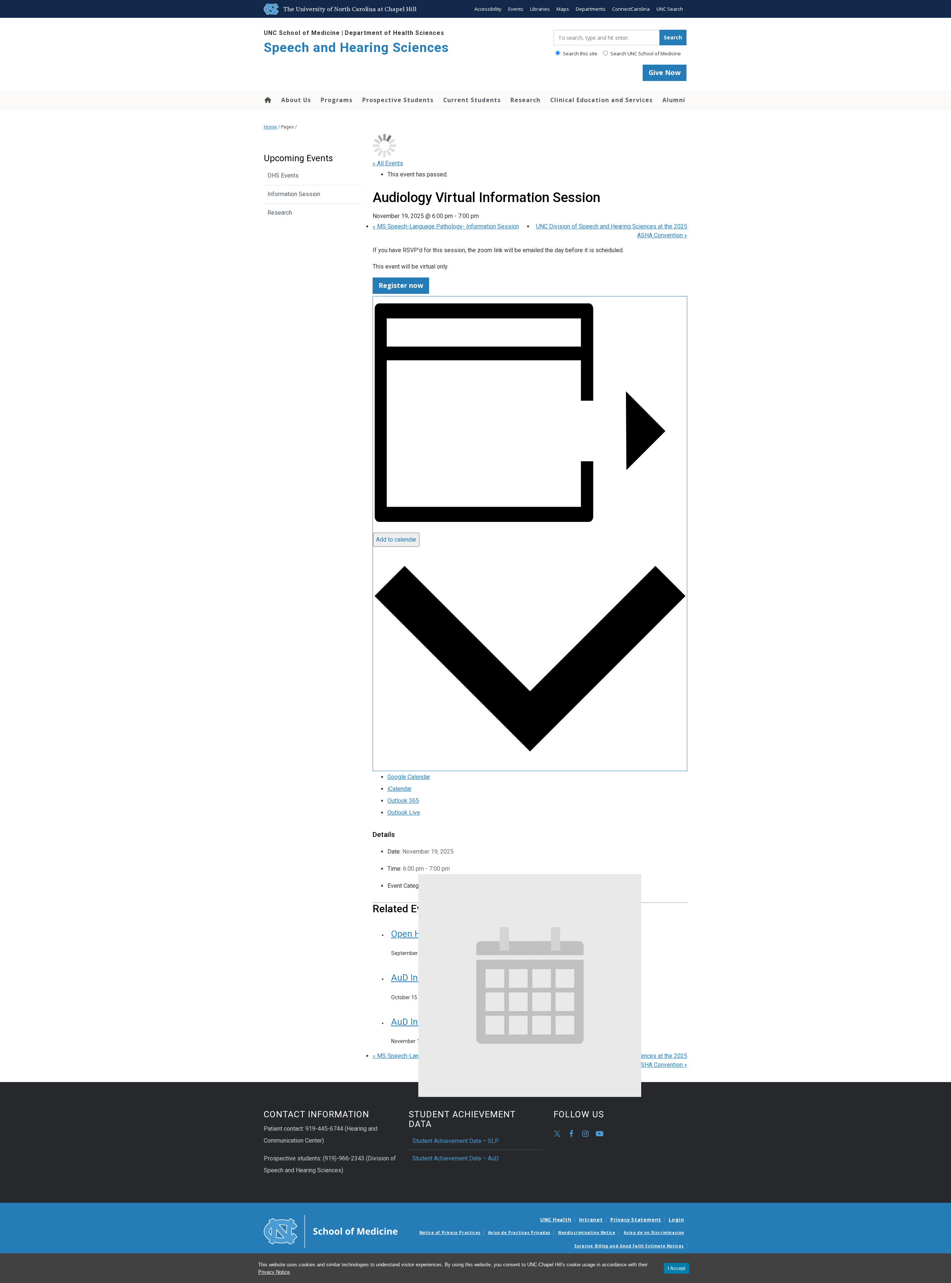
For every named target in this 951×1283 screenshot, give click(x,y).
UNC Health (556, 1219)
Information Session (293, 194)
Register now (401, 285)
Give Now (665, 72)
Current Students (472, 100)
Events (515, 9)
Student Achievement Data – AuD (455, 1158)
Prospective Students (398, 100)
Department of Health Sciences (394, 32)
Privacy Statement (635, 1219)
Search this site (579, 53)
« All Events (388, 163)
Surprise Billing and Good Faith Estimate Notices (629, 1245)
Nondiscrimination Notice (586, 1232)
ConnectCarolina (631, 9)
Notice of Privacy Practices (450, 1232)
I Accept (676, 1268)
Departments (591, 9)
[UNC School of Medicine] (330, 1230)
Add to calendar (396, 539)
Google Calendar (408, 776)
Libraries (540, 9)
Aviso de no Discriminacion (654, 1232)
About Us (296, 100)
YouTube (599, 1133)
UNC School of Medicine (302, 32)
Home (267, 100)
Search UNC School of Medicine (645, 53)
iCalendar (399, 788)
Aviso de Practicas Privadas (519, 1232)
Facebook (571, 1133)
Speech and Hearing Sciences (356, 47)
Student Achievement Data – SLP (455, 1140)
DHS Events (283, 175)
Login (676, 1219)
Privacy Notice (274, 1272)
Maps (562, 9)
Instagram (585, 1133)
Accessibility (488, 9)
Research (525, 100)
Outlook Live (403, 812)
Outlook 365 (403, 800)
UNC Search (669, 9)
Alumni (673, 100)
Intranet (591, 1219)
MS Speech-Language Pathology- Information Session (446, 226)
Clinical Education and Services (601, 100)
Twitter (557, 1133)
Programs (337, 100)
